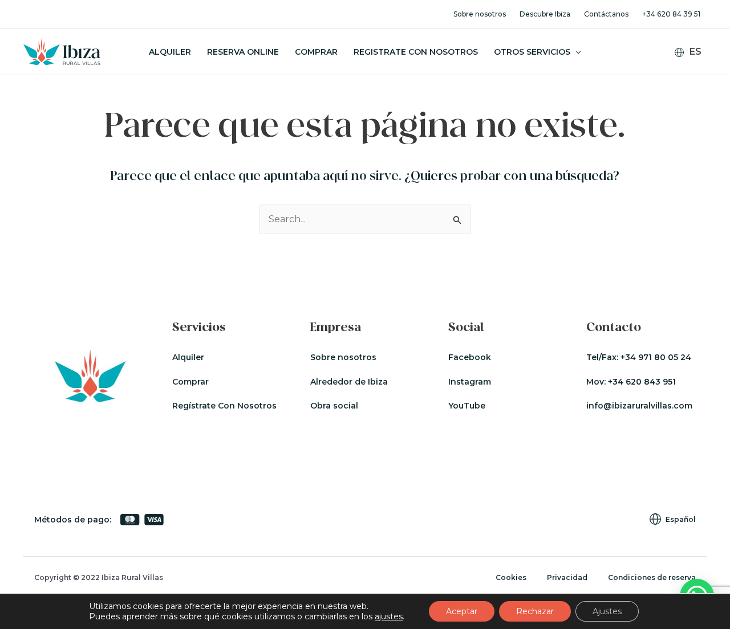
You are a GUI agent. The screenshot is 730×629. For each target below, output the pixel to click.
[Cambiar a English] (694, 69)
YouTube (466, 406)
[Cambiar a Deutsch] (694, 84)
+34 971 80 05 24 (655, 357)
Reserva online (243, 52)
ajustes (389, 616)
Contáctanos (606, 14)
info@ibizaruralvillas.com (639, 406)
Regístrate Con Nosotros (224, 406)
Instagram (469, 382)
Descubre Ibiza (545, 14)
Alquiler (170, 52)
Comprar (316, 52)
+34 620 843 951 (642, 382)
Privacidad (567, 577)
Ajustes (607, 611)
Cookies (511, 577)
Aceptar (461, 611)
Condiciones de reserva (652, 577)
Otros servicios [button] (532, 52)
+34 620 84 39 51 (671, 14)
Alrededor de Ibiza (349, 382)
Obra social (334, 406)
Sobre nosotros (479, 14)
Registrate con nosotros (416, 52)
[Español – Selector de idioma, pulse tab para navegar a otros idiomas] (692, 52)
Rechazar (535, 611)
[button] (575, 52)
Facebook (469, 357)
